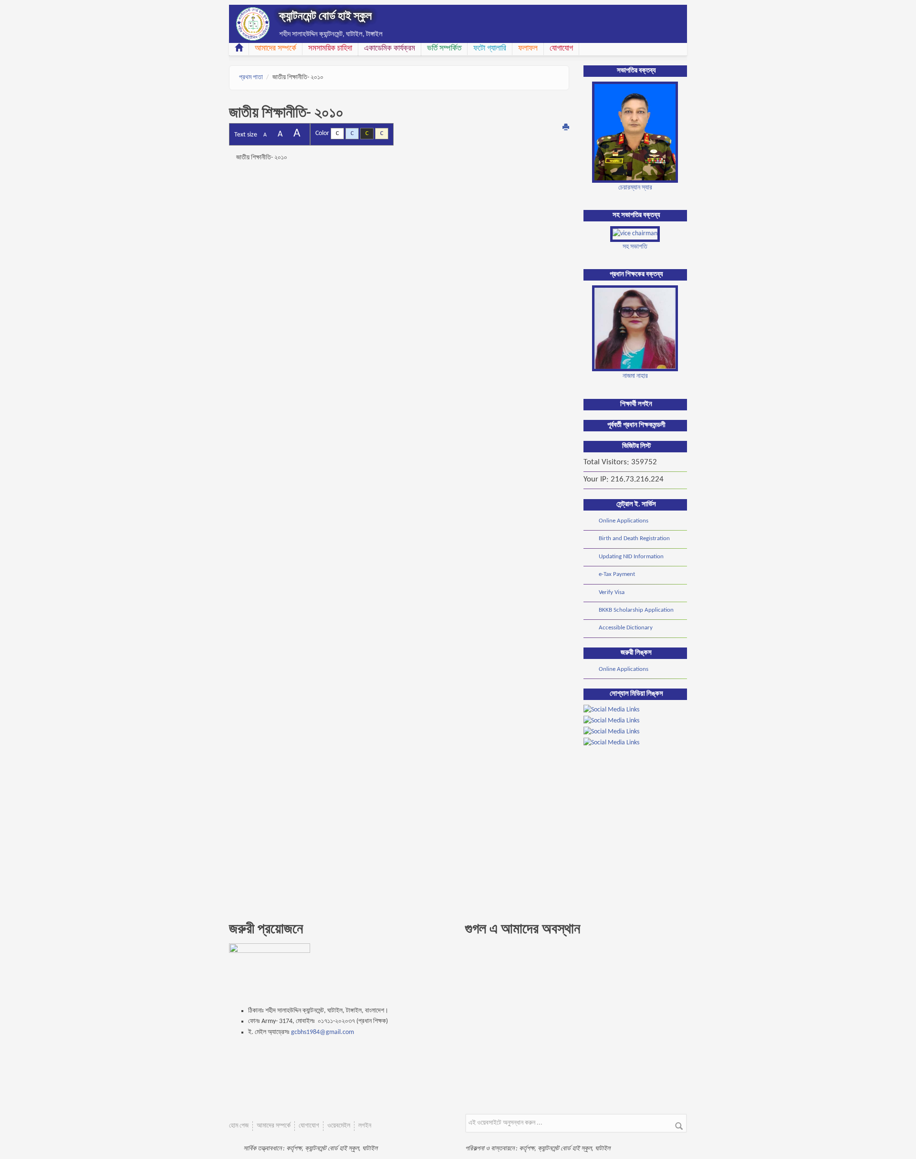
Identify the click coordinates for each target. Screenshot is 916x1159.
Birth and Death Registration (634, 538)
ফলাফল (528, 48)
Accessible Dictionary (626, 628)
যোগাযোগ (561, 48)
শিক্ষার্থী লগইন (636, 404)
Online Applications (623, 521)
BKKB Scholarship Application (636, 610)
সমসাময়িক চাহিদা (330, 48)
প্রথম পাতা (251, 77)
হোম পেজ (239, 1125)
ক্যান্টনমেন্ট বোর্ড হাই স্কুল (325, 16)
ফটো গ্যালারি (489, 48)
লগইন (364, 1125)
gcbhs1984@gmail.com (322, 1032)
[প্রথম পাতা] (253, 24)
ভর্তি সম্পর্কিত (444, 48)
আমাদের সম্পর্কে (275, 48)
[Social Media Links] (611, 710)
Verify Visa (612, 592)
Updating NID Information (631, 556)
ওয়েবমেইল (338, 1125)
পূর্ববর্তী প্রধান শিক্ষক (630, 425)
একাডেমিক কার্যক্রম (389, 48)
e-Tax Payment (617, 574)
